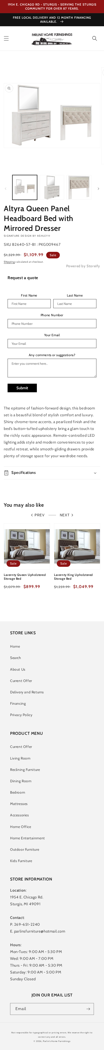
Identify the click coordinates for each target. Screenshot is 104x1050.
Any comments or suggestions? (52, 355)
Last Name (75, 295)
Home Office (20, 826)
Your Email (52, 335)
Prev (40, 515)
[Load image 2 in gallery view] (52, 187)
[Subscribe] (88, 1009)
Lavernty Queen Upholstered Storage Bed (25, 577)
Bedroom (17, 792)
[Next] (98, 188)
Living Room (20, 758)
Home (15, 646)
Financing (18, 703)
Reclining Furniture (25, 769)
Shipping (9, 261)
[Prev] (5, 188)
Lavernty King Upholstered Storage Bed (73, 577)
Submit (22, 388)
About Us (17, 669)
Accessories (19, 815)
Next (65, 515)
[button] (6, 38)
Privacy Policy (21, 715)
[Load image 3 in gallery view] (79, 187)
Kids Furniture (21, 861)
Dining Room (21, 781)
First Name (29, 295)
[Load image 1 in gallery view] (24, 187)
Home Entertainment (27, 838)
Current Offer (21, 680)
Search (15, 657)
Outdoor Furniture (24, 849)
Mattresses (19, 803)
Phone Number (52, 315)
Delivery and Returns (27, 692)
